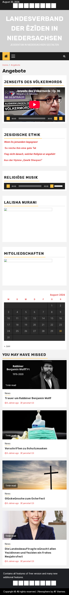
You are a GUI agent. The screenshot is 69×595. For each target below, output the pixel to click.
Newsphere (44, 591)
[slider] (58, 186)
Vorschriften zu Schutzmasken (26, 448)
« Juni (7, 346)
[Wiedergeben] (8, 118)
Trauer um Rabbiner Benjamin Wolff (28, 398)
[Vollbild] (60, 118)
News (7, 393)
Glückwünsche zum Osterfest (25, 498)
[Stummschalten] (55, 118)
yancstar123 (28, 403)
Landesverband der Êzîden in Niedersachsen (34, 28)
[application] (34, 104)
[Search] (64, 56)
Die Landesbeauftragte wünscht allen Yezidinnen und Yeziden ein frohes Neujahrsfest (30, 552)
